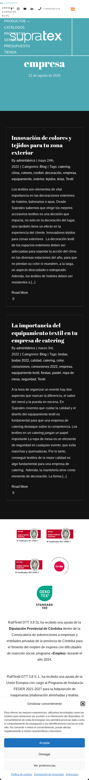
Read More (20, 292)
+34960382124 (51, 9)
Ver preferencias (45, 765)
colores (26, 173)
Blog (43, 166)
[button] (83, 704)
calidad (36, 360)
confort (38, 173)
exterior (38, 179)
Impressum (72, 774)
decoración (53, 173)
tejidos (50, 179)
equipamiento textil (25, 373)
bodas (62, 354)
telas (60, 179)
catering (64, 166)
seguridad (28, 379)
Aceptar (44, 743)
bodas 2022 (20, 360)
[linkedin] (32, 9)
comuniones (21, 366)
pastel (56, 373)
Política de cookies (21, 774)
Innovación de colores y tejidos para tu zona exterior (42, 145)
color (60, 360)
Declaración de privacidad (49, 774)
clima (15, 173)
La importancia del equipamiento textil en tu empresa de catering (44, 332)
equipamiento (22, 179)
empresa (69, 173)
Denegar (44, 754)
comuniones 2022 (44, 366)
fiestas (46, 373)
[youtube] (25, 9)
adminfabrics (25, 160)
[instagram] (18, 9)
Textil (69, 179)
